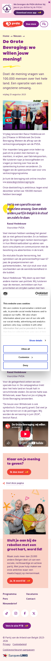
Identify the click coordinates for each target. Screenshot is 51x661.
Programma (9, 594)
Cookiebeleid (19, 644)
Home (6, 36)
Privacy (6, 644)
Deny (25, 365)
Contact (30, 598)
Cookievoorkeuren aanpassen (19, 649)
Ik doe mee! (17, 472)
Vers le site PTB (14, 625)
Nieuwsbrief (10, 603)
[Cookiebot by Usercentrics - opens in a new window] (36, 294)
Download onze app (26, 12)
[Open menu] (44, 24)
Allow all (25, 349)
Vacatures (32, 594)
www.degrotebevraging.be (20, 182)
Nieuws (17, 36)
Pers (5, 598)
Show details (35, 340)
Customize (24, 357)
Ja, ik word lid (17, 580)
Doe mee (31, 24)
